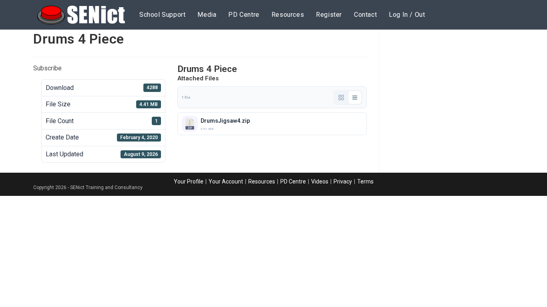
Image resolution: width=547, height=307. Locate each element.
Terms (365, 181)
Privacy (343, 181)
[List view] (354, 97)
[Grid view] (341, 97)
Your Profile (188, 181)
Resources (261, 181)
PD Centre (293, 181)
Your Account (226, 181)
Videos (319, 181)
